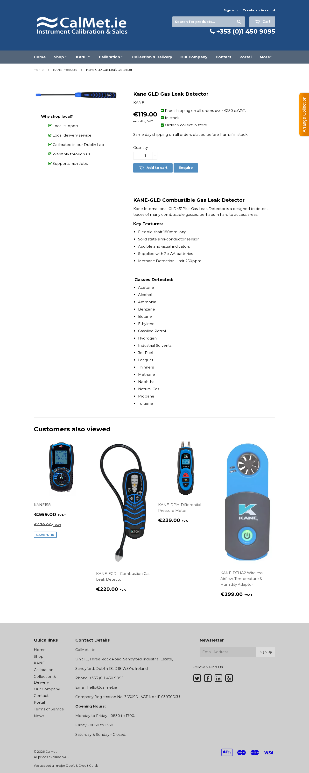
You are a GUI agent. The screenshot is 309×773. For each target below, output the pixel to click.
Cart (265, 21)
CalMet (51, 751)
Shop (59, 57)
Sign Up (266, 652)
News (39, 716)
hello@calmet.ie (102, 687)
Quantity (140, 147)
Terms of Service (49, 709)
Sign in (229, 10)
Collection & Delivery (152, 57)
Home (40, 57)
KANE (82, 57)
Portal (245, 57)
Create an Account (259, 10)
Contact (223, 57)
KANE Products (65, 70)
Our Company (193, 57)
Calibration (110, 57)
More (265, 57)
